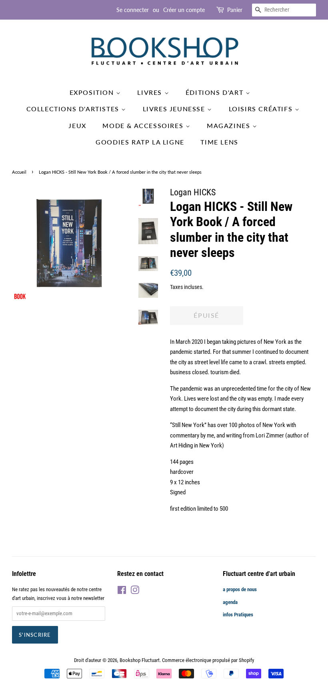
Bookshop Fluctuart (140, 660)
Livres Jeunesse (175, 108)
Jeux (77, 125)
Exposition (93, 92)
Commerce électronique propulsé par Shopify (208, 660)
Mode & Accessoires (143, 125)
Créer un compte (184, 9)
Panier (234, 9)
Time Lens (219, 142)
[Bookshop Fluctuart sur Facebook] (121, 592)
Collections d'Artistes (74, 108)
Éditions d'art (216, 92)
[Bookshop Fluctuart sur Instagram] (134, 592)
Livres (150, 92)
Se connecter (132, 9)
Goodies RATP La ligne (140, 142)
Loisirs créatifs (262, 108)
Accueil (19, 172)
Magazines (229, 125)
